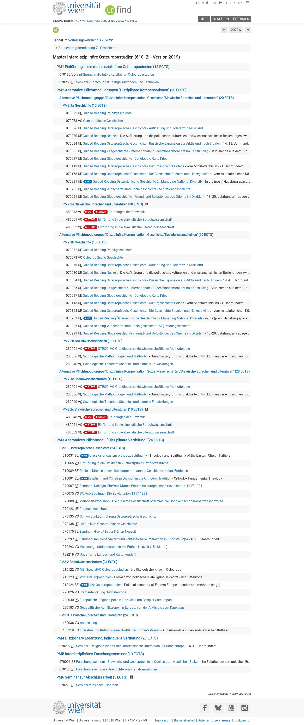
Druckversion (241, 720)
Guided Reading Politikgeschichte (107, 113)
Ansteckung (88, 623)
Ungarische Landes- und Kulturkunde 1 (108, 554)
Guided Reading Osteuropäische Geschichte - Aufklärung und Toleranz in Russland (143, 128)
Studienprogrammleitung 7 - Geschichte (87, 48)
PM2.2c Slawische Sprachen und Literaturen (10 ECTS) (103, 409)
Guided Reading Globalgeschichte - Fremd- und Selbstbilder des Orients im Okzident (143, 197)
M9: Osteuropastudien (95, 577)
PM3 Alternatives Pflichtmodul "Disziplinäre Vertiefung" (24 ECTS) (110, 440)
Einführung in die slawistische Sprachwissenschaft (135, 219)
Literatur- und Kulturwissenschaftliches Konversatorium (120, 630)
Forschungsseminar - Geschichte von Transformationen (116, 669)
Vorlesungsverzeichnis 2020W (90, 40)
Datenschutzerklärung (214, 720)
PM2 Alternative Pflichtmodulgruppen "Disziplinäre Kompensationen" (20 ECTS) (121, 90)
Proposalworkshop (93, 509)
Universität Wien (67, 4)
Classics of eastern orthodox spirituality (118, 455)
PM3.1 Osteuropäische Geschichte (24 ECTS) (92, 448)
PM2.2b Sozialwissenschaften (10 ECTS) (93, 341)
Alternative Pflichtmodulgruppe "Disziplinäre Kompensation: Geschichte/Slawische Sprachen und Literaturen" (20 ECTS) (146, 98)
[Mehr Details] (56, 30)
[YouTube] (231, 708)
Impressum (163, 720)
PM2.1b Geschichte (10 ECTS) (85, 242)
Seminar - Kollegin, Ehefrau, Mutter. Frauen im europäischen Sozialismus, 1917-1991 (140, 486)
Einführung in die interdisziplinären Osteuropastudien (115, 74)
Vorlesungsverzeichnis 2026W (103, 20)
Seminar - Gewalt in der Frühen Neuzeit (107, 531)
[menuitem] (217, 3)
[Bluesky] (218, 708)
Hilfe (204, 19)
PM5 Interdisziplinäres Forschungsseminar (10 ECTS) (100, 654)
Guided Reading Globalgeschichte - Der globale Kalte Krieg (125, 159)
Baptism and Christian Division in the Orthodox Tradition (130, 478)
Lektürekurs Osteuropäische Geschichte (108, 524)
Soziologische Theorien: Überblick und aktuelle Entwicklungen (128, 364)
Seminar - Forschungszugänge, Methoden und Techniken (117, 82)
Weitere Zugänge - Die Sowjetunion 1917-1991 (113, 493)
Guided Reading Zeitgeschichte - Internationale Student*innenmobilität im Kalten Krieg (145, 151)
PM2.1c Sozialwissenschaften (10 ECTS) (92, 379)
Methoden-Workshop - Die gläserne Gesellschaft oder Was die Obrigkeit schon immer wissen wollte (151, 501)
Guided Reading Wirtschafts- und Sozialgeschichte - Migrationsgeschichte (136, 189)
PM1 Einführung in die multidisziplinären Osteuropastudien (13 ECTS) (113, 67)
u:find (75, 20)
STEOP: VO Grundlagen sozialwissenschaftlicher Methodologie (144, 349)
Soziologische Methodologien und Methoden (115, 356)
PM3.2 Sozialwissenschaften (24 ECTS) (88, 562)
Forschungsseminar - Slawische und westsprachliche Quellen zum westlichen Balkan (138, 662)
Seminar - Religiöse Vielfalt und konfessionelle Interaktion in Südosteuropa (133, 539)
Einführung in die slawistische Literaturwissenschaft (136, 227)
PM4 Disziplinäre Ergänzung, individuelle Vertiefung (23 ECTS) (107, 638)
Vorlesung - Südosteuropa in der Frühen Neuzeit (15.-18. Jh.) (124, 547)
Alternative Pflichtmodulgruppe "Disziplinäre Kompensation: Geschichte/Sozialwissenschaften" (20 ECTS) (136, 235)
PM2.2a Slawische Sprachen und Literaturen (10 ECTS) (103, 204)
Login (199, 3)
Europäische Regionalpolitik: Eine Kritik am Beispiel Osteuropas (126, 600)
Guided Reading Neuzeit (100, 136)
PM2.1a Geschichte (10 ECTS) (85, 105)
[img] (119, 12)
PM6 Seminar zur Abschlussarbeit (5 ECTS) (91, 677)
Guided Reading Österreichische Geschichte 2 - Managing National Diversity (148, 181)
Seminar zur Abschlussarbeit (97, 685)
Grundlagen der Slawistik (126, 212)
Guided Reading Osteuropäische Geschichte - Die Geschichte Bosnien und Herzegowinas (147, 174)
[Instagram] (244, 708)
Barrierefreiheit (184, 720)
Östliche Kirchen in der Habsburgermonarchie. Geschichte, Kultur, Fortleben (133, 471)
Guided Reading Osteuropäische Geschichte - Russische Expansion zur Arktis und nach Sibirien (152, 143)
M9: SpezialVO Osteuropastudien (104, 569)
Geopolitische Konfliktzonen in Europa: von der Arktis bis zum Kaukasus (132, 608)
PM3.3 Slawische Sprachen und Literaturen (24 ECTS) (98, 615)
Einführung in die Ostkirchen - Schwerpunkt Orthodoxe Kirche (124, 463)
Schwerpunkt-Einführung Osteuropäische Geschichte (118, 516)
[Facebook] (205, 708)
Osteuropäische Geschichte (103, 121)
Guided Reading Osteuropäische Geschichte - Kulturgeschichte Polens (133, 166)
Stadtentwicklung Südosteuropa (103, 592)
